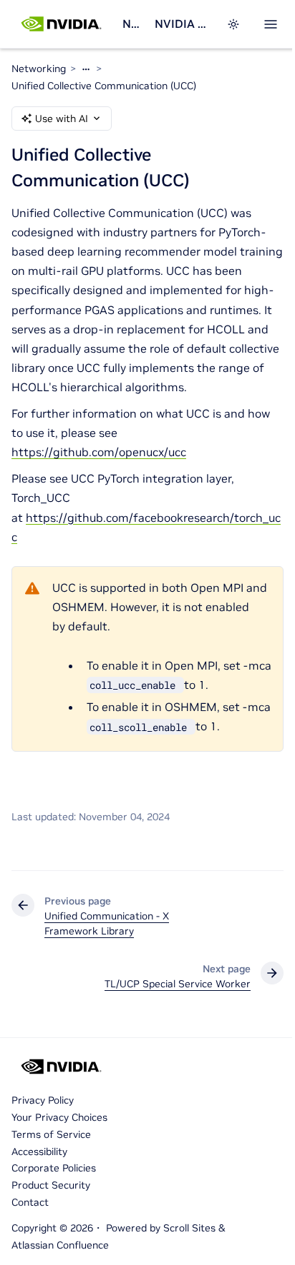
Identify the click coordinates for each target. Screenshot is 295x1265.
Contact (30, 1202)
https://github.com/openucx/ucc (98, 452)
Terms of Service (51, 1134)
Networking (132, 23)
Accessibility (39, 1151)
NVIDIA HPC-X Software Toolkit (182, 23)
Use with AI (61, 118)
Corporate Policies (53, 1167)
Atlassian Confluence (60, 1245)
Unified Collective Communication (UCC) (103, 85)
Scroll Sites (189, 1227)
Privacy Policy (42, 1100)
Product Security (50, 1185)
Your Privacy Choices (59, 1117)
